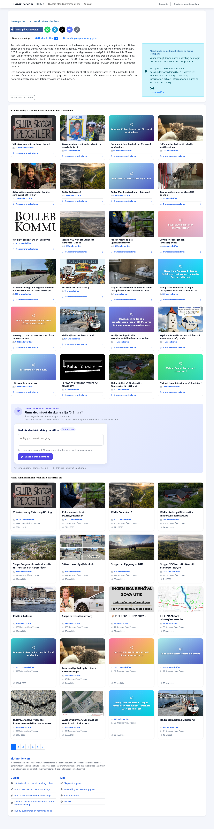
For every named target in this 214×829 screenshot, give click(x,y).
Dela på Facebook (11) (28, 29)
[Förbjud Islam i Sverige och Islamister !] (180, 375)
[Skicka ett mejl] (70, 30)
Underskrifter (47, 38)
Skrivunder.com (23, 4)
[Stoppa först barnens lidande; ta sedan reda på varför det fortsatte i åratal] (131, 281)
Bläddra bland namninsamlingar (64, 4)
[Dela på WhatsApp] (47, 30)
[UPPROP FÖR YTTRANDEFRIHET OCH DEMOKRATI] (82, 376)
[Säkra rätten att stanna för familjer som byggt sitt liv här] (33, 185)
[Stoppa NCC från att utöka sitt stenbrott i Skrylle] (82, 233)
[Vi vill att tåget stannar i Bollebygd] (33, 231)
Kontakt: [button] (88, 4)
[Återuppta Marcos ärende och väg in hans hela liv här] (82, 137)
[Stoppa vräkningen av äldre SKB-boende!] (180, 185)
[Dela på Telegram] (55, 30)
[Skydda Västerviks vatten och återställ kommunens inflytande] (180, 329)
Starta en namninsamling (186, 4)
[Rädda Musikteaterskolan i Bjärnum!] (131, 184)
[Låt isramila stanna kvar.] (33, 375)
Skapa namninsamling (37, 456)
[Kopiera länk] (77, 30)
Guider (15, 777)
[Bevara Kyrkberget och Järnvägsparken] (180, 233)
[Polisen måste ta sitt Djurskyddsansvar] (131, 233)
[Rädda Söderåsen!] (82, 184)
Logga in (163, 4)
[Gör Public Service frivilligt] (82, 279)
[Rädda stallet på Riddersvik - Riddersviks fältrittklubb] (131, 376)
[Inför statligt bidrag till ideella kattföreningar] (180, 137)
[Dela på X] (62, 30)
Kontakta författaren (23, 97)
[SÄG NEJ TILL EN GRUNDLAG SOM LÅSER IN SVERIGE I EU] (33, 329)
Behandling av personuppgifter (80, 38)
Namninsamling (21, 38)
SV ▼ (42, 4)
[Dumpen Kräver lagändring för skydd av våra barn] (131, 137)
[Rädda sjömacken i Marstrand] (82, 327)
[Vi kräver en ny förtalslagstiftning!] (33, 136)
